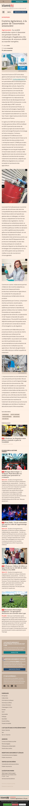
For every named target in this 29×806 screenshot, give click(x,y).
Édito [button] (9, 12)
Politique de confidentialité (8, 746)
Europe (4, 709)
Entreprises (6, 17)
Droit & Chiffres (5, 721)
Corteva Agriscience (19, 79)
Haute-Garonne (15, 414)
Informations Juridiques (7, 700)
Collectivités (5, 698)
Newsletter (19, 1)
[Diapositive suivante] (26, 186)
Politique (4, 716)
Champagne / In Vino (7, 707)
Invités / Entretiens (6, 705)
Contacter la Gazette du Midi (9, 741)
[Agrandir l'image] (14, 186)
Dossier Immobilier (6, 723)
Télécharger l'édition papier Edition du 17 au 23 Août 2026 (9, 774)
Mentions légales (6, 743)
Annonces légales (14, 669)
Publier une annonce (7, 757)
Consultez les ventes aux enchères (10, 764)
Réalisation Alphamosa (7, 786)
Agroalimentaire (6, 416)
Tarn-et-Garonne (6, 734)
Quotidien (4, 718)
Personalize (22, 804)
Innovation (16, 416)
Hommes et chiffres (7, 702)
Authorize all (8, 804)
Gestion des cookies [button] (7, 748)
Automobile (5, 714)
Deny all (15, 804)
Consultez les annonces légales (9, 755)
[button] (3, 12)
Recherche (5, 418)
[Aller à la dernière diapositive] (3, 186)
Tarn (3, 732)
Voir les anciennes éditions (8, 778)
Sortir (3, 711)
